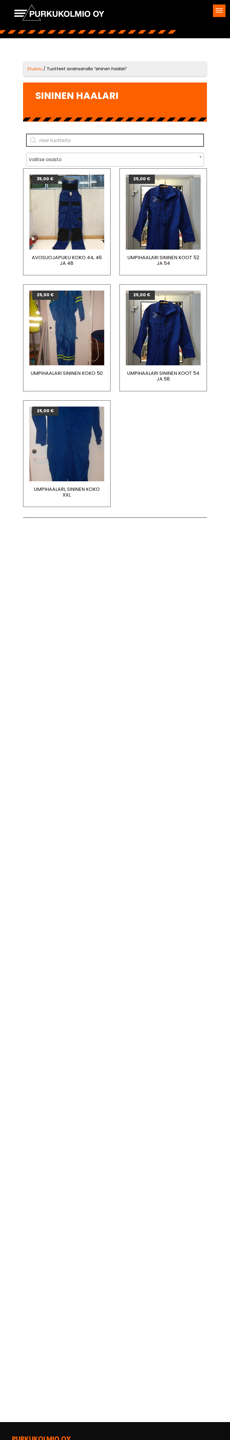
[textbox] (115, 159)
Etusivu (35, 69)
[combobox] (115, 160)
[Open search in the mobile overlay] (115, 140)
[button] (219, 10)
